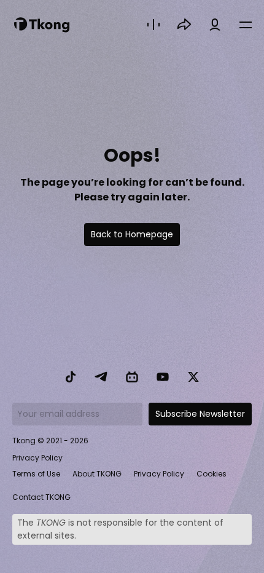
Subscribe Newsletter (200, 414)
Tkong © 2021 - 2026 (50, 440)
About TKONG (97, 473)
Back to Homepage (132, 234)
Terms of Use (36, 473)
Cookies (211, 473)
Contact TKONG (41, 497)
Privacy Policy (37, 457)
